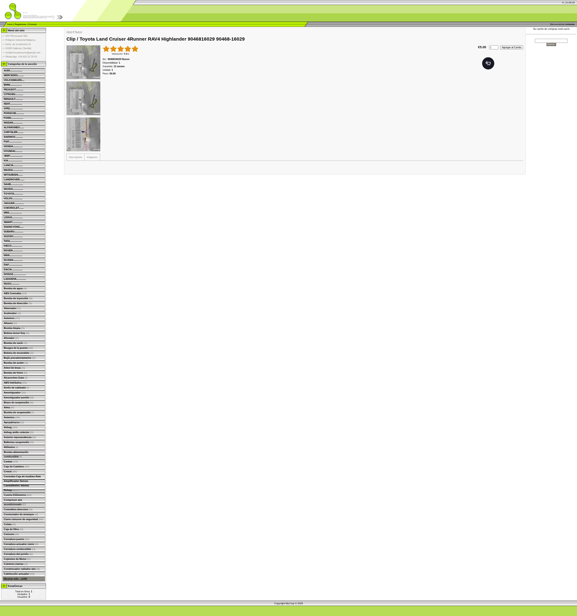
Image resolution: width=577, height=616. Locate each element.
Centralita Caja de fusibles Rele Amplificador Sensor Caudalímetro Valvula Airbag (22, 483)
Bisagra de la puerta (18, 348)
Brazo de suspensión (18, 402)
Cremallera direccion (18, 509)
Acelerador (12, 313)
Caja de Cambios (16, 466)
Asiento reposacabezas (20, 437)
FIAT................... (13, 141)
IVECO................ (13, 245)
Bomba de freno (15, 372)
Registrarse (20, 24)
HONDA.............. (13, 146)
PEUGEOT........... (13, 89)
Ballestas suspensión (19, 442)
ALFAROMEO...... (14, 127)
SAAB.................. (13, 184)
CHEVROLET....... (14, 208)
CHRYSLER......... (13, 132)
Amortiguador (15, 392)
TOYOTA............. (13, 193)
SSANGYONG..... (13, 226)
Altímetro (11, 447)
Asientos (12, 318)
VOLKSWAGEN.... (14, 80)
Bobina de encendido (19, 353)
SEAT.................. (13, 103)
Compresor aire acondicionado (15, 502)
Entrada (32, 24)
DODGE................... (15, 274)
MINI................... (13, 212)
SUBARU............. (13, 231)
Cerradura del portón (18, 554)
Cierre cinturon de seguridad (23, 519)
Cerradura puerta (16, 539)
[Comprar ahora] (488, 63)
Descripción (75, 157)
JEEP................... (13, 155)
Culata (10, 524)
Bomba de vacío (15, 343)
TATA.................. (13, 241)
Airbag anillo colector (19, 432)
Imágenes (92, 157)
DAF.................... (13, 264)
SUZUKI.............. (13, 236)
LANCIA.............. (13, 165)
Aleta (9, 407)
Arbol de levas (14, 367)
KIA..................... (13, 160)
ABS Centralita (15, 293)
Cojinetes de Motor (17, 559)
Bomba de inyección (18, 298)
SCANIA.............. (13, 260)
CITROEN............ (13, 94)
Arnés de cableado (16, 387)
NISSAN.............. (13, 122)
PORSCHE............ (14, 113)
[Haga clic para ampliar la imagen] (83, 62)
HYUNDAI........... (13, 151)
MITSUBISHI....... (13, 174)
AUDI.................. (13, 70)
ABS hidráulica (15, 382)
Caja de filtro (13, 529)
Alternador (12, 308)
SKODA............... (13, 189)
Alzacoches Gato (15, 377)
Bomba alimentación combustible (16, 454)
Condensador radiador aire (22, 569)
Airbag (10, 427)
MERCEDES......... (14, 75)
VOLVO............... (13, 198)
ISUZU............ (11, 283)
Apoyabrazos (14, 422)
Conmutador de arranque (21, 514)
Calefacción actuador (19, 573)
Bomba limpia (14, 328)
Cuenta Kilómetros (18, 495)
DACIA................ (13, 269)
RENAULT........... (13, 99)
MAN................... (13, 255)
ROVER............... (13, 250)
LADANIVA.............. (15, 279)
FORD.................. (13, 118)
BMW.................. (13, 84)
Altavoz (10, 323)
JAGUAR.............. (14, 203)
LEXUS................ (13, 217)
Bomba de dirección (18, 303)
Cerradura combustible (19, 549)
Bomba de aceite (16, 362)
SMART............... (13, 222)
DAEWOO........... (13, 137)
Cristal (10, 471)
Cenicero (11, 534)
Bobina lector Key (16, 333)
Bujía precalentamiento (20, 357)
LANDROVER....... (14, 179)
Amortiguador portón (19, 397)
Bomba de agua (15, 288)
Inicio (10, 24)
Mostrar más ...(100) (15, 578)
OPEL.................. (13, 108)
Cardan (11, 461)
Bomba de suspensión (19, 412)
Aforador (11, 338)
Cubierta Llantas (16, 564)
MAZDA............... (13, 170)
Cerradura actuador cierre (21, 544)
